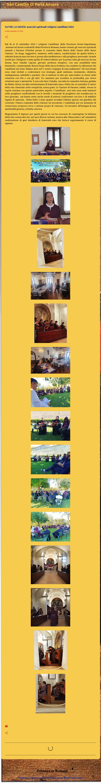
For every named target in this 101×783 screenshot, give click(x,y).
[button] (6, 37)
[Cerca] (97, 4)
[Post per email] (6, 727)
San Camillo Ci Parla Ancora (33, 4)
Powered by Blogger (52, 771)
